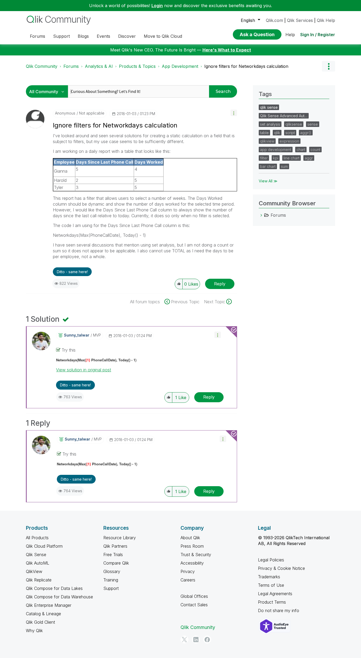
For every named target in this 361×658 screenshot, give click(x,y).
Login (157, 5)
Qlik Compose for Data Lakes (54, 588)
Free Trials (113, 554)
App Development (180, 66)
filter (264, 158)
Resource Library (119, 537)
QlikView (34, 571)
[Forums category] (261, 215)
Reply (219, 283)
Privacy (188, 571)
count (315, 149)
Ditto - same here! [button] (72, 271)
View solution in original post (83, 369)
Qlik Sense (36, 554)
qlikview (267, 141)
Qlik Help (326, 20)
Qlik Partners (115, 546)
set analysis (270, 124)
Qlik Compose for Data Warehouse (59, 596)
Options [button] (328, 66)
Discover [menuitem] (127, 36)
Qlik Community (41, 66)
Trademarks (269, 576)
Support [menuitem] (61, 36)
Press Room (192, 546)
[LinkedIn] (196, 639)
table (264, 132)
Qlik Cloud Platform (44, 546)
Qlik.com (274, 20)
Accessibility (192, 563)
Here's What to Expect (226, 50)
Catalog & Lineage (43, 613)
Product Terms (272, 602)
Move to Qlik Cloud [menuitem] (163, 36)
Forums (71, 66)
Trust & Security (196, 554)
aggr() (305, 132)
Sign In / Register (317, 34)
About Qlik (190, 537)
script (290, 132)
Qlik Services (300, 20)
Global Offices (194, 596)
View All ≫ (268, 181)
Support (111, 588)
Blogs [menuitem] (83, 36)
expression (289, 141)
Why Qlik (34, 630)
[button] (233, 113)
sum (284, 166)
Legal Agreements (275, 593)
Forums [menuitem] (37, 36)
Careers (188, 580)
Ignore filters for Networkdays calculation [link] (246, 66)
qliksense (293, 124)
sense (312, 124)
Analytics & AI (99, 66)
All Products (37, 537)
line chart (291, 158)
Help (290, 34)
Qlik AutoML (37, 563)
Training (110, 580)
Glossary (111, 571)
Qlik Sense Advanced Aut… (283, 115)
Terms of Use (271, 585)
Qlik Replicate (39, 580)
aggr (309, 158)
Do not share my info (278, 610)
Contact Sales (194, 604)
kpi (275, 158)
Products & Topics (137, 66)
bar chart (268, 166)
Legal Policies (271, 559)
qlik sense (269, 107)
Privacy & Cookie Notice (281, 568)
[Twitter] (184, 639)
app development (275, 149)
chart (301, 149)
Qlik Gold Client (40, 622)
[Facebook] (207, 639)
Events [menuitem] (103, 36)
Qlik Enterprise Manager (48, 605)
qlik (277, 132)
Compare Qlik (116, 563)
